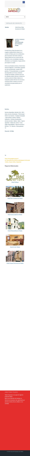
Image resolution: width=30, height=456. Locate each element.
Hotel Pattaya (15, 182)
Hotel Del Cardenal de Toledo (15, 198)
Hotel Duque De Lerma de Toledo (15, 263)
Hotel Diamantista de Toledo (15, 230)
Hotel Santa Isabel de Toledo (15, 214)
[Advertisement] (15, 97)
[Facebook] (24, 2)
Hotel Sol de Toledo (15, 247)
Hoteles (16, 45)
